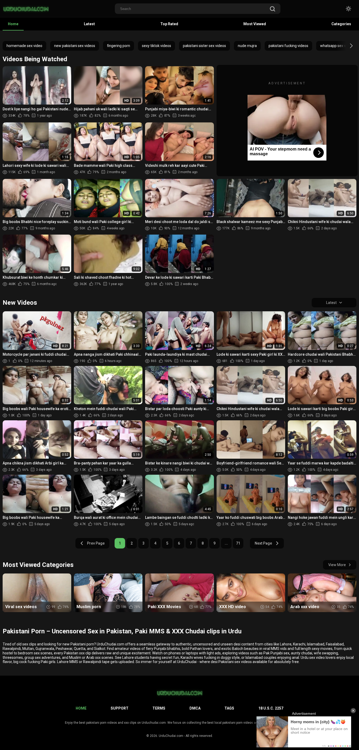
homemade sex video (24, 46)
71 (238, 543)
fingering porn (118, 46)
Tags (229, 708)
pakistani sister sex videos (204, 46)
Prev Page (96, 543)
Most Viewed (254, 24)
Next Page (263, 543)
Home (13, 24)
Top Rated (169, 24)
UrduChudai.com (171, 736)
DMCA (195, 708)
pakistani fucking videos (288, 46)
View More (337, 565)
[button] (346, 45)
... (226, 543)
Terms (158, 708)
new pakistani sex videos (74, 46)
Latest (89, 24)
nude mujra (247, 46)
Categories (341, 24)
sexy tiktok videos (156, 46)
